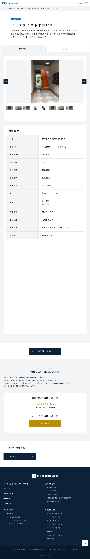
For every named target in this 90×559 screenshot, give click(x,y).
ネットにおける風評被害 (57, 550)
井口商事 (51, 539)
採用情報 (7, 498)
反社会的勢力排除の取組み (37, 550)
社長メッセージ (9, 493)
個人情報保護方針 (19, 550)
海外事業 (10, 513)
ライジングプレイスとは (17, 520)
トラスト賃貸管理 (55, 521)
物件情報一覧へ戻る (45, 351)
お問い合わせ (44, 423)
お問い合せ (8, 503)
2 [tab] (42, 113)
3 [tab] (45, 113)
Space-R (51, 531)
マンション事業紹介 (14, 517)
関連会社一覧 (50, 510)
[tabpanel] (9, 108)
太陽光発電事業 (53, 501)
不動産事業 (26, 8)
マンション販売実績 (16, 523)
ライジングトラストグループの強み (17, 484)
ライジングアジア (54, 528)
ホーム (6, 8)
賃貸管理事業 (53, 494)
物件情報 (36, 8)
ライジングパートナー (56, 517)
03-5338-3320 (45, 404)
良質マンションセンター (56, 535)
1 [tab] (40, 113)
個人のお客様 (9, 510)
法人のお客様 (15, 8)
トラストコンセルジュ (56, 524)
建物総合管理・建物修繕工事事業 (59, 498)
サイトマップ (72, 550)
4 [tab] (47, 113)
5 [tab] (49, 113)
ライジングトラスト (15, 457)
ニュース (7, 489)
